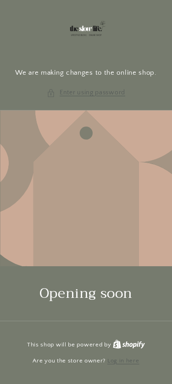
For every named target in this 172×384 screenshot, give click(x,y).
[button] (86, 93)
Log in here (123, 360)
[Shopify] (129, 344)
